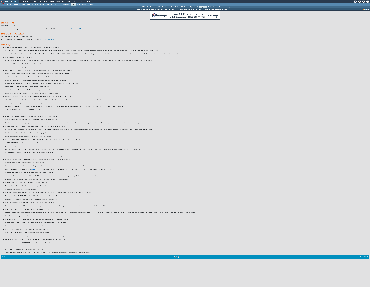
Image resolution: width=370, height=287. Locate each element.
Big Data (158, 7)
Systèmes (90, 4)
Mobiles (84, 4)
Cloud (28, 4)
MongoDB (229, 7)
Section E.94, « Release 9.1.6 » (47, 40)
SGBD (73, 4)
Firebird (177, 7)
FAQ (40, 1)
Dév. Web (53, 4)
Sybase (215, 7)
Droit (82, 1)
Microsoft (42, 4)
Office (78, 4)
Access (152, 7)
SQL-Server (222, 7)
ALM (36, 4)
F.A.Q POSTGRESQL (170, 9)
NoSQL (196, 7)
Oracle (209, 7)
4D (147, 7)
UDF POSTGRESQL (209, 9)
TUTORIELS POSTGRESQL (195, 9)
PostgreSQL (203, 7)
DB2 (172, 7)
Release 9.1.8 (7, 256)
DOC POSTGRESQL (182, 9)
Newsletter (60, 1)
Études (75, 1)
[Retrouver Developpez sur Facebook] (368, 9)
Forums (26, 1)
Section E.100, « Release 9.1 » (73, 29)
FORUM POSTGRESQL (157, 9)
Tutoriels (33, 1)
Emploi (68, 1)
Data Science (165, 7)
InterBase (184, 7)
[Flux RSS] (364, 9)
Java (48, 4)
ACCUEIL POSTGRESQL (143, 9)
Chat (52, 1)
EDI (59, 4)
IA (32, 4)
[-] (177, 256)
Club (88, 1)
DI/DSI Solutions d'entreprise (17, 4)
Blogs (46, 1)
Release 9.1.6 (363, 256)
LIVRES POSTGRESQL (221, 9)
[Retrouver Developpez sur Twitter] (366, 9)
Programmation (66, 4)
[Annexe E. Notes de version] (175, 256)
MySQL (190, 7)
